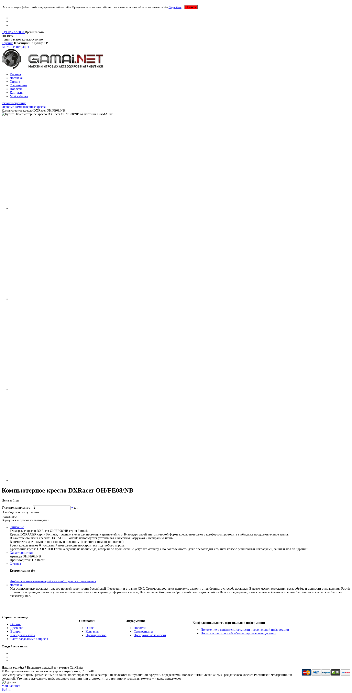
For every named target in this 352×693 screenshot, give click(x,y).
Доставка (16, 78)
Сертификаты (143, 631)
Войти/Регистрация (15, 46)
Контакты (16, 92)
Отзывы (15, 563)
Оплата (15, 81)
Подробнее (175, 7)
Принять (191, 7)
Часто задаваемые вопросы (29, 638)
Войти (6, 689)
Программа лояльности (150, 635)
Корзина (7, 43)
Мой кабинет (19, 96)
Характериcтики (21, 552)
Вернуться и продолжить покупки (25, 520)
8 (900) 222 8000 (13, 32)
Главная (15, 74)
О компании (18, 85)
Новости (16, 89)
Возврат (16, 631)
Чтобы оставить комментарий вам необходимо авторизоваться (53, 581)
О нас (90, 628)
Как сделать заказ (22, 635)
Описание (17, 527)
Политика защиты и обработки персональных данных (238, 633)
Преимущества (96, 635)
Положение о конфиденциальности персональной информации (245, 629)
